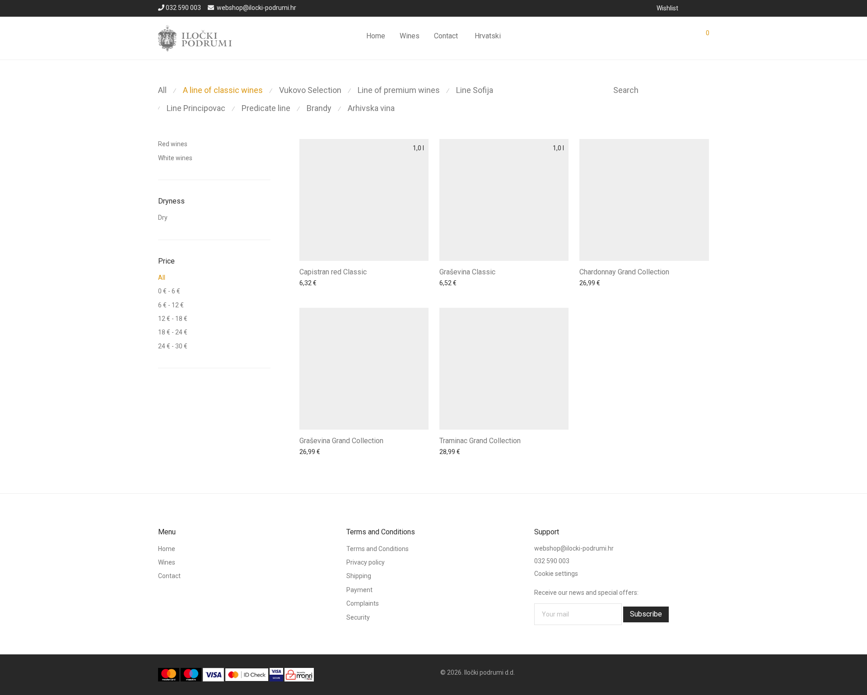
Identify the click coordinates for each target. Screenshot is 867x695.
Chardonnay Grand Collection (624, 272)
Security (358, 617)
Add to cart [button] (312, 284)
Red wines (172, 144)
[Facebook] (694, 7)
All (162, 90)
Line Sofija (474, 90)
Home (375, 36)
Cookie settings (556, 573)
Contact (446, 36)
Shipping (358, 575)
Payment (359, 589)
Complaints (362, 603)
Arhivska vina (371, 108)
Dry (163, 217)
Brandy (319, 108)
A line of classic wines (223, 90)
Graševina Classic (467, 272)
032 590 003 (183, 7)
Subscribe (646, 614)
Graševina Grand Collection (341, 440)
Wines (410, 36)
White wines (175, 158)
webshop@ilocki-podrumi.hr (256, 7)
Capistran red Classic (333, 272)
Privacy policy (365, 562)
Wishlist (667, 8)
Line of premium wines (399, 90)
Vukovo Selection (310, 90)
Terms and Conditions (377, 548)
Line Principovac (196, 108)
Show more (349, 284)
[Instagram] (706, 7)
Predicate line (266, 108)
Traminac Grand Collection (480, 440)
